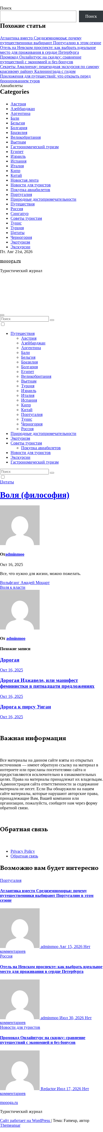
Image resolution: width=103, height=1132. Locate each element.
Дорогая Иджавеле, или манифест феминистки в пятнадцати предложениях (47, 683)
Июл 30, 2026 (72, 1018)
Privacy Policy (23, 851)
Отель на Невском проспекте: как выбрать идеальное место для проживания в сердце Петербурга (48, 50)
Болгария (19, 127)
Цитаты (18, 232)
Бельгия (18, 123)
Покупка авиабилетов (30, 189)
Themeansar (10, 1125)
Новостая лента (25, 180)
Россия (17, 208)
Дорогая (9, 660)
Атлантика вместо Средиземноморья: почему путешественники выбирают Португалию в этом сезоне (50, 40)
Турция (17, 228)
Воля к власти (12, 587)
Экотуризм (20, 242)
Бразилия (19, 132)
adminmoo (14, 554)
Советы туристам (26, 218)
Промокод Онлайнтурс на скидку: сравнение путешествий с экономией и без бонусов (40, 59)
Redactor (48, 1088)
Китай (16, 175)
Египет (17, 151)
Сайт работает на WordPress (25, 1120)
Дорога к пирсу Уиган (25, 706)
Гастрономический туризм (35, 147)
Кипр (15, 170)
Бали (15, 118)
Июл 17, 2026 (69, 1088)
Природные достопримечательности (43, 199)
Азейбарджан (23, 108)
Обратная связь (24, 856)
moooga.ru (10, 261)
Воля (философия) (34, 495)
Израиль (18, 156)
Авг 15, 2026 (71, 946)
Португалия (21, 194)
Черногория (21, 237)
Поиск (6, 8)
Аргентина (20, 113)
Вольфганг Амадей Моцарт (25, 582)
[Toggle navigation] (2, 315)
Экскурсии (20, 247)
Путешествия (23, 204)
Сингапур (20, 213)
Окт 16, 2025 (11, 670)
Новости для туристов (31, 185)
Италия (17, 166)
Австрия (18, 104)
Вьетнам (18, 142)
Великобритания (26, 137)
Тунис (16, 223)
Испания (18, 161)
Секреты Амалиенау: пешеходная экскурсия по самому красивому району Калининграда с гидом (49, 69)
